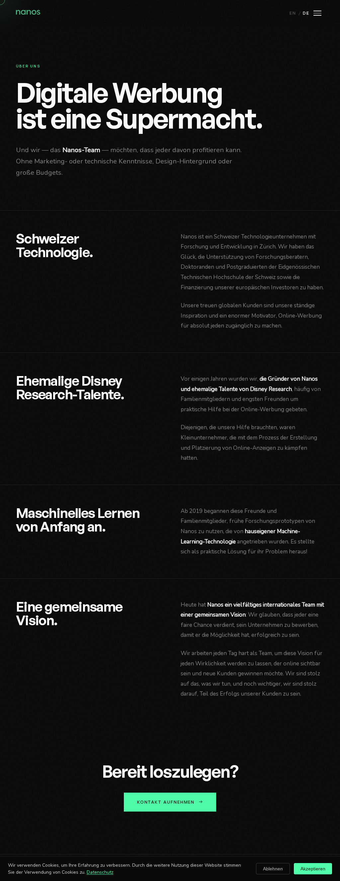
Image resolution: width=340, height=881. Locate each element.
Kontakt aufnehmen (166, 802)
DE (306, 13)
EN (293, 13)
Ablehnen (273, 868)
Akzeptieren (312, 868)
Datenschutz (100, 872)
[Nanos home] (28, 13)
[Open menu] (317, 13)
